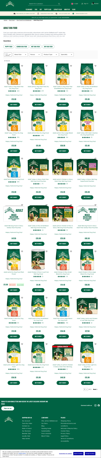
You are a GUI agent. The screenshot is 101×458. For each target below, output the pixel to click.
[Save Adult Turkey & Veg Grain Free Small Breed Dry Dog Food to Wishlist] (71, 66)
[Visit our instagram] (95, 405)
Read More (7, 41)
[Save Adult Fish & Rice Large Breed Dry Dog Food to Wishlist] (71, 297)
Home (5, 20)
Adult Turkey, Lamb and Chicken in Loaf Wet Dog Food (87, 319)
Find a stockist (46, 433)
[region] (50, 453)
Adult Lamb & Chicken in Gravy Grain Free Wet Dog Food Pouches (63, 180)
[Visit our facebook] (99, 405)
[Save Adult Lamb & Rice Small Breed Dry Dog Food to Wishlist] (46, 297)
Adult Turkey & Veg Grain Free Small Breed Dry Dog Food (62, 87)
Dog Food (12, 20)
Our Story (44, 423)
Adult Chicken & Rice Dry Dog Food (13, 319)
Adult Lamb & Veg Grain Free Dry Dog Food (38, 87)
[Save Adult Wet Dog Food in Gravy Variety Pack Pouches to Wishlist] (22, 205)
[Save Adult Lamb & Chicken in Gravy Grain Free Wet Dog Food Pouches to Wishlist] (71, 158)
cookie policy (22, 453)
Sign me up (7, 408)
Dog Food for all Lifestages (24, 20)
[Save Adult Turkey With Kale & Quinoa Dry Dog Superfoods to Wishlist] (95, 112)
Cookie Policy (65, 431)
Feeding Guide (46, 428)
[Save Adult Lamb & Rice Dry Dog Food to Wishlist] (46, 112)
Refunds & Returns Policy (69, 428)
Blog (42, 426)
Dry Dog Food (48, 47)
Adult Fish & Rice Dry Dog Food (14, 179)
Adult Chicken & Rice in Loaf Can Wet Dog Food (38, 273)
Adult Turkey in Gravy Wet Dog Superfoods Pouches (87, 180)
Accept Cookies (90, 453)
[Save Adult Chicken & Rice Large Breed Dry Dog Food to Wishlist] (95, 251)
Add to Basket (13, 104)
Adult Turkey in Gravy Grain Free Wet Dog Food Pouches (38, 180)
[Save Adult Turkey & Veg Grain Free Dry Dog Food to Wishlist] (22, 66)
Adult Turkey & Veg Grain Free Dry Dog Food (13, 87)
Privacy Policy (65, 433)
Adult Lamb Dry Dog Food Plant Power (14, 273)
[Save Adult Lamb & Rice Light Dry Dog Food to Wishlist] (22, 344)
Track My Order (27, 423)
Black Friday (45, 436)
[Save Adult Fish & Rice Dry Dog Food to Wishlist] (22, 158)
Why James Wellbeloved (49, 421)
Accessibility (65, 441)
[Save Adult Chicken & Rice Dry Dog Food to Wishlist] (22, 297)
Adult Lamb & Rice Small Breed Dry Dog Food (38, 319)
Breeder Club (26, 433)
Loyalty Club (26, 436)
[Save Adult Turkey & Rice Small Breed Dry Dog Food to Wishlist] (95, 66)
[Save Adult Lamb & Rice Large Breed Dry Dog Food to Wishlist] (71, 112)
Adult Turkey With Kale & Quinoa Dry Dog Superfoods (87, 134)
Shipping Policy (66, 421)
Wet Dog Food (35, 47)
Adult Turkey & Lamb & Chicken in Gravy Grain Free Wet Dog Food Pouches (63, 366)
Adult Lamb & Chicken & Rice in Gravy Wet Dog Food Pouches (63, 226)
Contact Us (25, 426)
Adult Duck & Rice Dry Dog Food (38, 365)
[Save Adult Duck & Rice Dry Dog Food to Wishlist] (46, 344)
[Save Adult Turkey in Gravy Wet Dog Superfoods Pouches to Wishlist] (95, 158)
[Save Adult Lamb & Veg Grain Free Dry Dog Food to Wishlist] (46, 66)
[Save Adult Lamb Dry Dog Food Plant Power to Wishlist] (22, 251)
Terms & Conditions (67, 438)
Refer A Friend (26, 428)
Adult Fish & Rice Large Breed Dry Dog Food (62, 319)
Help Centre (26, 438)
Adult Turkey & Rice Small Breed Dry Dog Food (87, 87)
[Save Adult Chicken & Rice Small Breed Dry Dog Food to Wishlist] (71, 251)
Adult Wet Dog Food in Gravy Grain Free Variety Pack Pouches (87, 226)
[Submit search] (59, 4)
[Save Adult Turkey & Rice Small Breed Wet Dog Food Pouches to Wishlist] (46, 205)
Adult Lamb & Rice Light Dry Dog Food (13, 366)
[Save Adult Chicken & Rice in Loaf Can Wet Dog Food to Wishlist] (46, 251)
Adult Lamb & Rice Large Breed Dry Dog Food (63, 134)
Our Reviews (26, 431)
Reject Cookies (78, 453)
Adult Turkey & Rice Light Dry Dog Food (87, 366)
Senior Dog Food (22, 47)
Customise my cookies (65, 453)
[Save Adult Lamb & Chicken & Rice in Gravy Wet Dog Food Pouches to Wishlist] (71, 205)
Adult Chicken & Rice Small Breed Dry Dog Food (62, 273)
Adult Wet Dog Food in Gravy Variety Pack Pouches (13, 226)
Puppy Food (8, 47)
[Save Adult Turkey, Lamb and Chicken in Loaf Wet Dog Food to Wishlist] (95, 297)
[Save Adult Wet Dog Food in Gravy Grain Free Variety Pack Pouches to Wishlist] (95, 205)
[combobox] (44, 3)
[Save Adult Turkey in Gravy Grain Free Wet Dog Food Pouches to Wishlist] (46, 158)
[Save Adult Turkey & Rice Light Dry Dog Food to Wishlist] (95, 344)
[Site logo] (10, 3)
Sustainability (45, 431)
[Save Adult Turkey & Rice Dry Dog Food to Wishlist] (22, 112)
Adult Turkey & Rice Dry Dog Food (14, 134)
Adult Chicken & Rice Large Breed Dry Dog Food (87, 273)
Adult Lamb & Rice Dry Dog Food (38, 133)
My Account (26, 421)
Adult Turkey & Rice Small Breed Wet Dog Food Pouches (38, 226)
